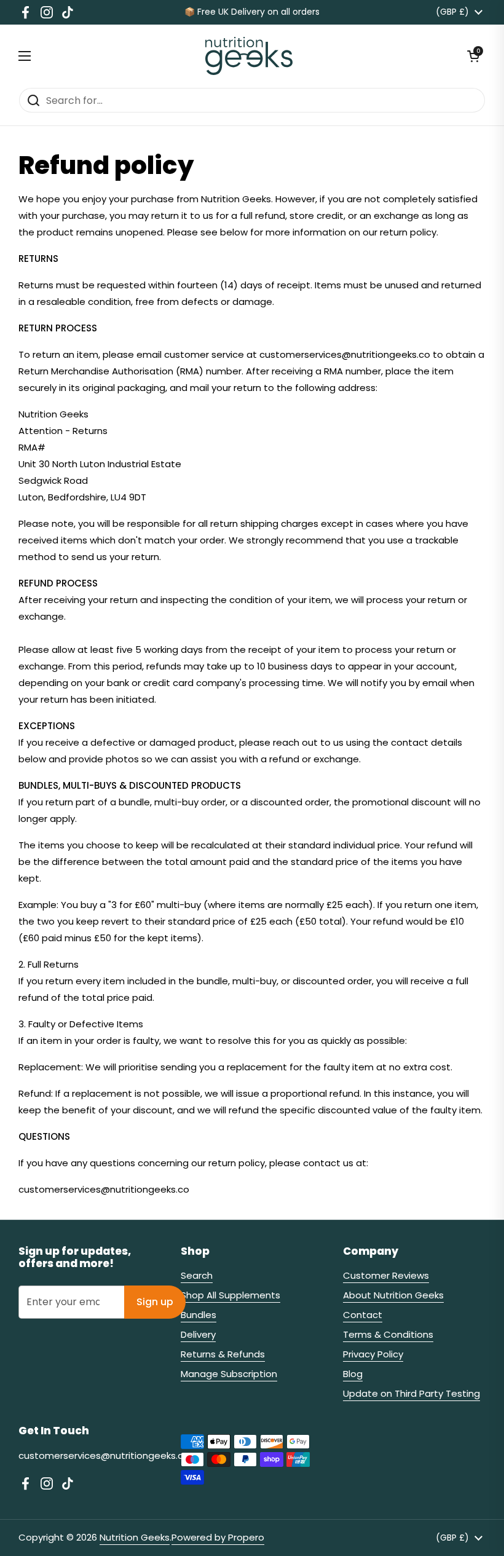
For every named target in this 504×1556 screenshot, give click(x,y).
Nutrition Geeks (135, 1537)
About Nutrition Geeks (393, 1295)
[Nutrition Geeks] (249, 56)
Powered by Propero (217, 1537)
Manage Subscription (229, 1373)
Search (197, 1275)
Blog (353, 1373)
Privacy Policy (373, 1354)
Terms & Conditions (388, 1334)
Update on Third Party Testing (411, 1393)
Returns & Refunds (223, 1354)
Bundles (198, 1314)
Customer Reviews (386, 1275)
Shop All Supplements (230, 1295)
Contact (362, 1314)
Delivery (198, 1334)
